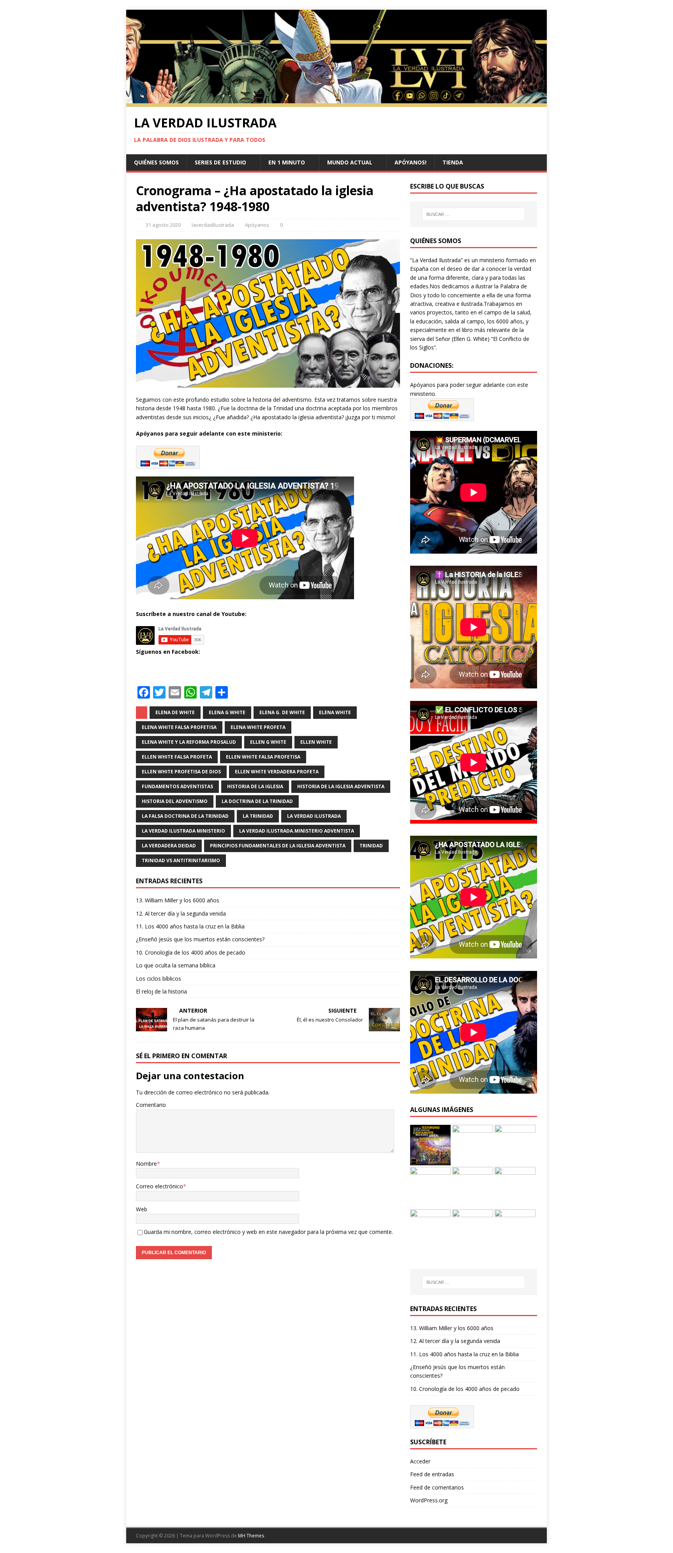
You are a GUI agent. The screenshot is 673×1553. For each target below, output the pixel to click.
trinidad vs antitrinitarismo (181, 860)
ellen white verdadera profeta (277, 771)
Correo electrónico (159, 1186)
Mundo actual (349, 162)
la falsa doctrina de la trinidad (185, 816)
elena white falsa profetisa (179, 727)
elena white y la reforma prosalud (189, 742)
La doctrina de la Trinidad (257, 801)
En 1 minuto (286, 162)
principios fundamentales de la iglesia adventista (277, 845)
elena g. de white (282, 712)
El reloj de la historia (161, 991)
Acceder (420, 1461)
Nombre (146, 1163)
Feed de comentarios (437, 1487)
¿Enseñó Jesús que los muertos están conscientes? (200, 939)
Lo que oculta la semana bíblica (175, 965)
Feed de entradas (432, 1474)
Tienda (452, 162)
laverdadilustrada (213, 224)
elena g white (227, 712)
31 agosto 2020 (163, 224)
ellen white (316, 742)
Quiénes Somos (156, 162)
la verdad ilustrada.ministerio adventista (296, 831)
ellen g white (268, 742)
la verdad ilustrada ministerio (183, 831)
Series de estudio (220, 162)
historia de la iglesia (255, 786)
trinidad (371, 845)
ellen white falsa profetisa (263, 757)
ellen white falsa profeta (177, 757)
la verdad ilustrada (314, 816)
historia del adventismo (175, 801)
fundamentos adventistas (177, 786)
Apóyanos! (410, 162)
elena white (335, 712)
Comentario (151, 1104)
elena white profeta (258, 727)
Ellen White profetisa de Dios (181, 771)
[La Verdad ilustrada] (336, 102)
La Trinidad (258, 816)
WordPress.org (428, 1500)
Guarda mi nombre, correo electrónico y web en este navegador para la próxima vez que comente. (268, 1231)
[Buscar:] (473, 214)
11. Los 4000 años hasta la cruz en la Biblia (190, 926)
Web (141, 1209)
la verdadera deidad (169, 845)
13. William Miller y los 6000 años (177, 900)
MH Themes (251, 1535)
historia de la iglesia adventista (340, 786)
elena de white (175, 712)
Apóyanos (257, 224)
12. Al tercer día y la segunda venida (181, 913)
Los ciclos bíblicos (158, 978)
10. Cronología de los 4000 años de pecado (190, 952)
